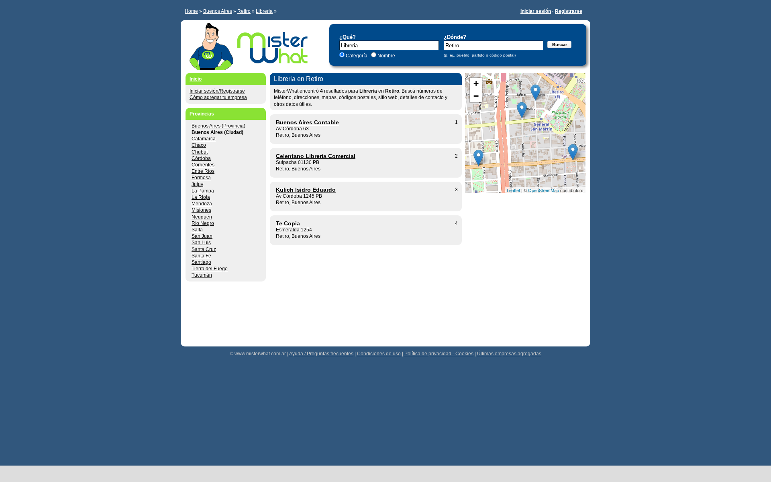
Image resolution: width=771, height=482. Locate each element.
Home (191, 11)
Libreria (264, 11)
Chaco (199, 145)
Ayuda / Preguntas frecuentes (321, 353)
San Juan (202, 236)
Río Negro (203, 223)
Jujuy (197, 184)
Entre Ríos (203, 171)
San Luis (201, 242)
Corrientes (203, 165)
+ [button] (476, 84)
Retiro (244, 11)
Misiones (201, 210)
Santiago (201, 262)
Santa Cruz (204, 249)
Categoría (357, 56)
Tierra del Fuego (210, 268)
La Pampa (203, 191)
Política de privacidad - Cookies (438, 353)
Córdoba (201, 158)
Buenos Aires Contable (307, 122)
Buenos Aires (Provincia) (218, 126)
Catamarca (204, 139)
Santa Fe (201, 256)
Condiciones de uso (379, 353)
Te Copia (288, 223)
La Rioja (201, 197)
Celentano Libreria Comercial (315, 156)
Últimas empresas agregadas (509, 353)
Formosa (201, 177)
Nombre (385, 56)
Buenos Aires (217, 11)
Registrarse (568, 11)
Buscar (559, 44)
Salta (197, 230)
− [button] (476, 96)
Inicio (196, 79)
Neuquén (202, 217)
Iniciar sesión (535, 11)
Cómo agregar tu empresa (218, 97)
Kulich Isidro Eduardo (306, 189)
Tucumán (202, 275)
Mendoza (202, 204)
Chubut (200, 152)
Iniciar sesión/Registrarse (217, 91)
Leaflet (513, 190)
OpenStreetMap (543, 190)
